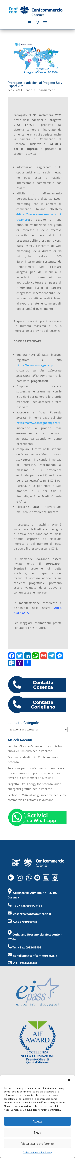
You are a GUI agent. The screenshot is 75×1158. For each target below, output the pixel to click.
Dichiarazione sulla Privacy (37, 1152)
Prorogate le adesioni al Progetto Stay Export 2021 (35, 84)
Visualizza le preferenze (37, 1143)
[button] (69, 1080)
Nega (37, 1132)
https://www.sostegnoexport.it (38, 365)
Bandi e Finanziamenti (40, 90)
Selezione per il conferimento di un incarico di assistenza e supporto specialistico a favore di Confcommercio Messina (37, 773)
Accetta (37, 1121)
